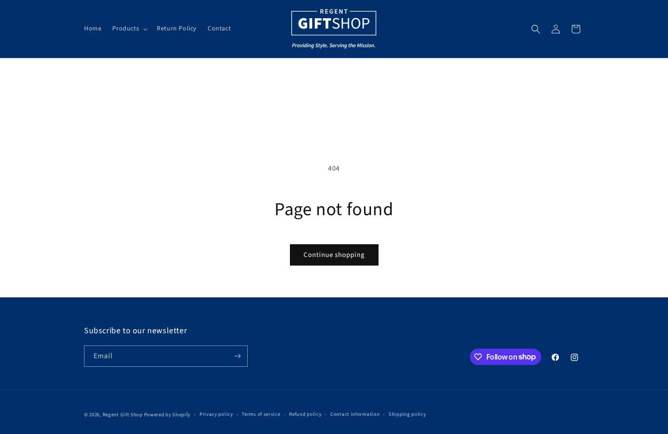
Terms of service (261, 414)
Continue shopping (334, 255)
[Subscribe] (237, 356)
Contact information (354, 414)
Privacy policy (216, 414)
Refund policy (305, 414)
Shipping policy (407, 414)
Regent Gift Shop (123, 414)
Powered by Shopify (167, 414)
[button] (129, 28)
